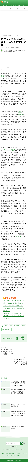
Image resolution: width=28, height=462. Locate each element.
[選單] (26, 2)
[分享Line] (10, 8)
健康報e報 (15, 446)
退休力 (8, 455)
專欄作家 (19, 455)
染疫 (2, 76)
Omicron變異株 (9, 150)
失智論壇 (13, 5)
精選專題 (18, 453)
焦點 (2, 5)
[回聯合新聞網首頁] (2, 2)
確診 (20, 112)
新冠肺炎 (10, 36)
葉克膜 (20, 114)
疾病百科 (24, 453)
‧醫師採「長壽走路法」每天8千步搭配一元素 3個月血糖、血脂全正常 (13, 315)
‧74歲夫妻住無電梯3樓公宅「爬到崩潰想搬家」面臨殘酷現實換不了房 (14, 308)
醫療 (19, 5)
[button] (26, 5)
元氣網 (5, 36)
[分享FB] (3, 8)
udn (2, 36)
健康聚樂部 (11, 453)
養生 (7, 5)
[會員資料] (24, 2)
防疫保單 (19, 236)
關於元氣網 (5, 453)
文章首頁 (13, 455)
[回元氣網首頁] (6, 2)
